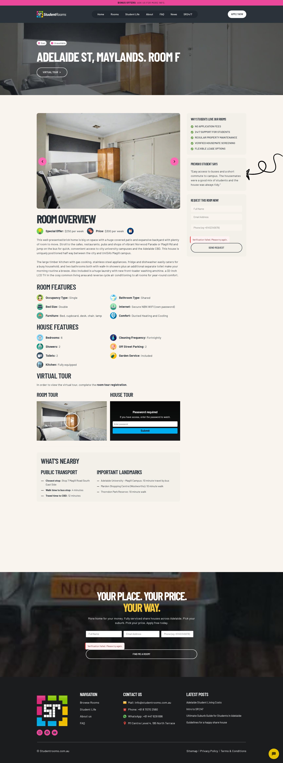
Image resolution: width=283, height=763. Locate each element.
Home (100, 14)
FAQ (162, 14)
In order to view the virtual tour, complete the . (82, 384)
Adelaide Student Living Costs (204, 702)
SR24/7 (188, 14)
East (43, 43)
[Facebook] (47, 733)
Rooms (115, 14)
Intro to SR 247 (194, 709)
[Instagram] (40, 733)
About (149, 14)
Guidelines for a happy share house (206, 722)
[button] (42, 161)
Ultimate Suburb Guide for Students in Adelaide (213, 715)
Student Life (132, 14)
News (174, 14)
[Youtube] (55, 733)
